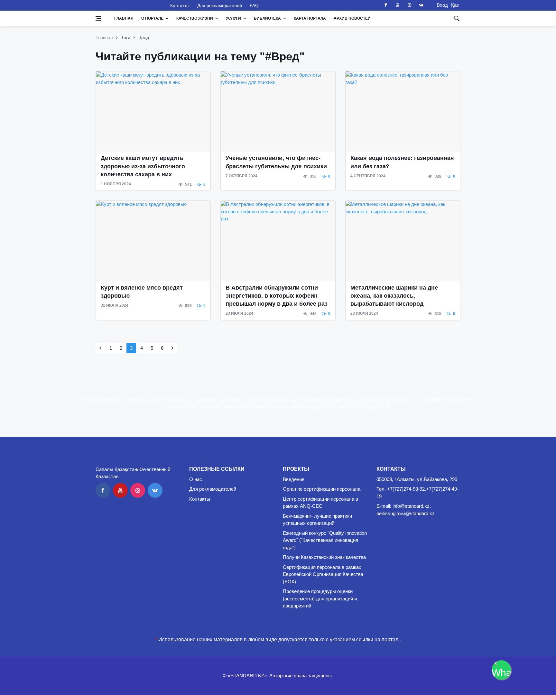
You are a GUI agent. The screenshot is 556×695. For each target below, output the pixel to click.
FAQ (254, 5)
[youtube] (397, 5)
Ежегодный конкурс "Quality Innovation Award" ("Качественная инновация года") (325, 540)
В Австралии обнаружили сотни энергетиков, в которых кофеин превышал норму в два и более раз (277, 295)
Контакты (180, 5)
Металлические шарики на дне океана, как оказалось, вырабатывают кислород (394, 295)
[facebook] (385, 5)
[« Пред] (100, 348)
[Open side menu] (98, 18)
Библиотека (267, 18)
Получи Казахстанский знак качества (324, 557)
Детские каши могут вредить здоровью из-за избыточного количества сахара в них (143, 166)
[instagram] (409, 5)
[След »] (172, 348)
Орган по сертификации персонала (321, 489)
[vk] (421, 5)
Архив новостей (352, 18)
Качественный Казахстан (129, 5)
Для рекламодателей (219, 5)
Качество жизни (194, 18)
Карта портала (310, 18)
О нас (195, 479)
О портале (152, 18)
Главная (124, 18)
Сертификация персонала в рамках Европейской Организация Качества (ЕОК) (323, 574)
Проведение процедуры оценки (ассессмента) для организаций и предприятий (320, 598)
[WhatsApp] (501, 670)
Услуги (233, 18)
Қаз (455, 5)
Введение (293, 479)
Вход (440, 5)
